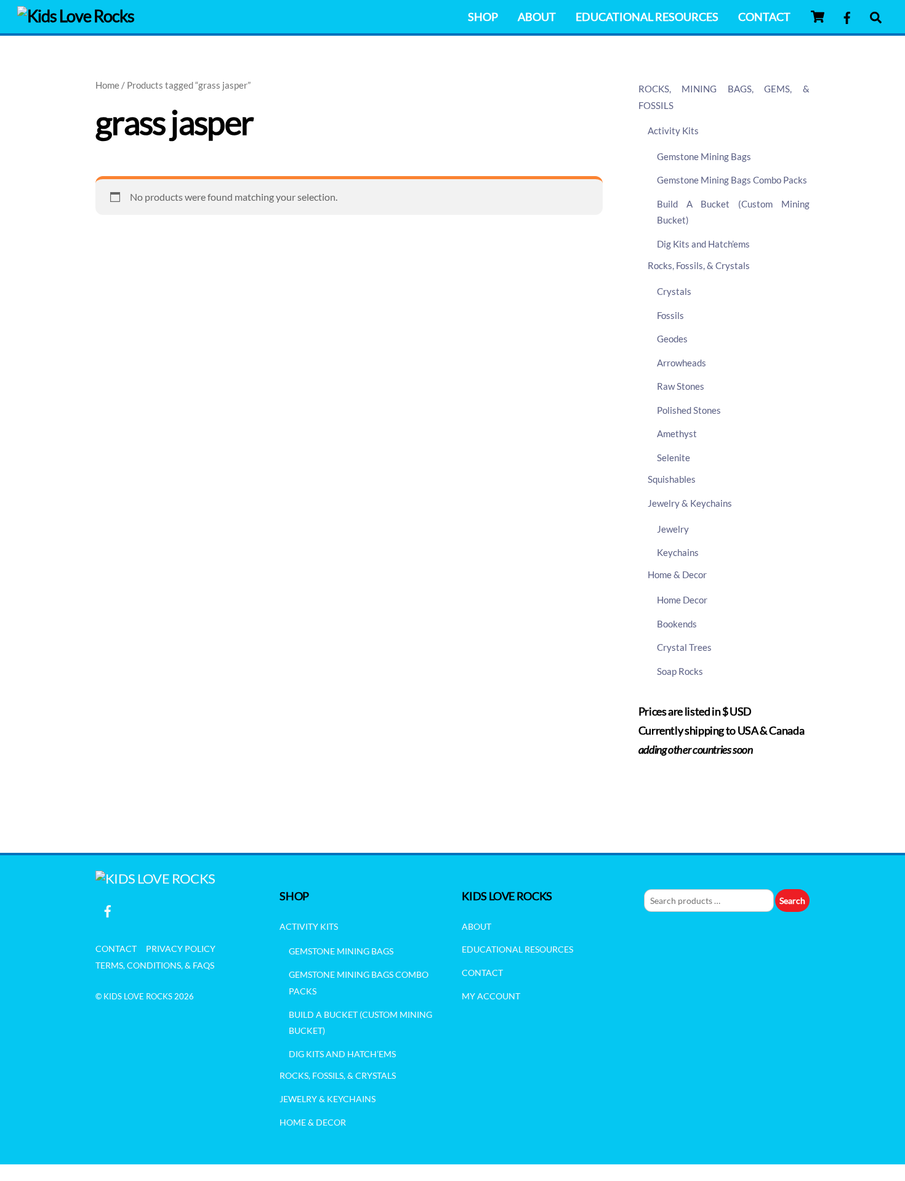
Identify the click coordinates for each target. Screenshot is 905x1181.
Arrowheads (681, 362)
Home (107, 85)
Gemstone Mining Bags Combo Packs (732, 179)
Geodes (672, 338)
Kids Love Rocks (137, 996)
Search (792, 900)
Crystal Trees (684, 647)
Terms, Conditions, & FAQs (154, 965)
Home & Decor (677, 574)
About (537, 16)
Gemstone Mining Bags (704, 156)
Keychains (678, 552)
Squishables (672, 479)
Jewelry (673, 528)
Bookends (677, 623)
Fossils (670, 315)
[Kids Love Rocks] (75, 16)
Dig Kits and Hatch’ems (703, 243)
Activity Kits (673, 130)
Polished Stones (689, 410)
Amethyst (677, 433)
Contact (764, 16)
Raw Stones (680, 386)
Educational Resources (647, 16)
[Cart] (817, 16)
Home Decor (682, 599)
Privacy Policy (180, 948)
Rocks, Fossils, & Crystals (699, 265)
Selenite (673, 457)
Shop (483, 16)
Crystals (674, 291)
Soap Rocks (680, 671)
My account (491, 996)
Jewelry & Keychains (690, 503)
